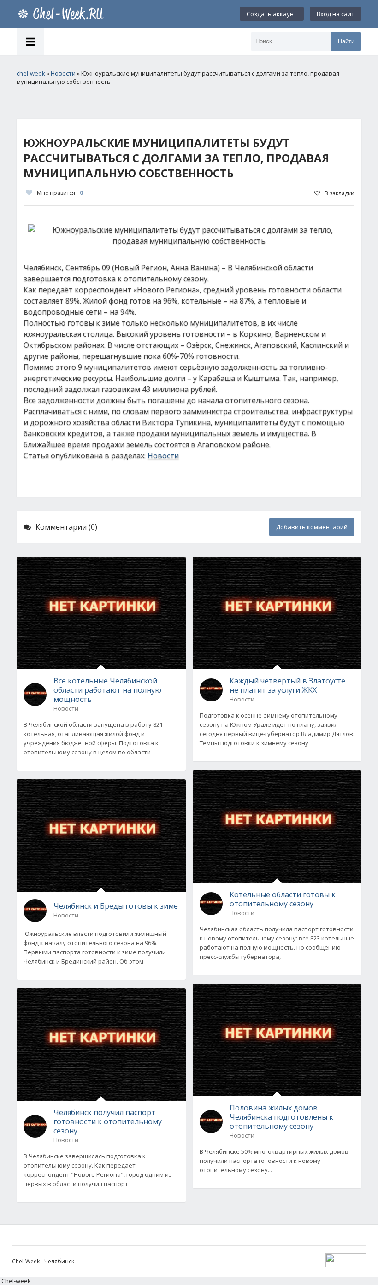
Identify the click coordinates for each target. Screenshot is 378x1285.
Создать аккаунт (272, 14)
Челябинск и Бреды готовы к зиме (115, 906)
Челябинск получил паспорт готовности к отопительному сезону (107, 1121)
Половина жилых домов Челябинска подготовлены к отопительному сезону (281, 1117)
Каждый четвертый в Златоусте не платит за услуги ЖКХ (287, 685)
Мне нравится (60, 193)
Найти (346, 41)
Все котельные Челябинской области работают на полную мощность (107, 690)
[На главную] (63, 14)
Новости (163, 455)
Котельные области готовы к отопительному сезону (283, 899)
